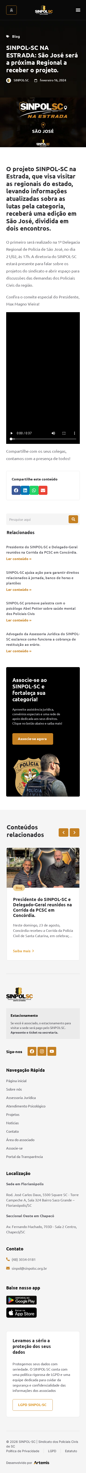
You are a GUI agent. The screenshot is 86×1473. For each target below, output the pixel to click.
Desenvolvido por (19, 1463)
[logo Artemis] (41, 1462)
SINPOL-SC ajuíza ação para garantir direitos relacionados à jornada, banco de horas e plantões (42, 577)
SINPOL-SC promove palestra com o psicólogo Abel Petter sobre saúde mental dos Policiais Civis (41, 608)
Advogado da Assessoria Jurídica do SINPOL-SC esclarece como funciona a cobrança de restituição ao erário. (43, 639)
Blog (16, 36)
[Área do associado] (11, 10)
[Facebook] (32, 1051)
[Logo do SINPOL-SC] (44, 10)
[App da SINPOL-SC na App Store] (21, 1312)
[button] (78, 10)
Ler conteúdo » (19, 558)
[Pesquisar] (73, 519)
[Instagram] (41, 1051)
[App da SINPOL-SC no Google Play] (21, 1300)
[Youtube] (51, 1051)
